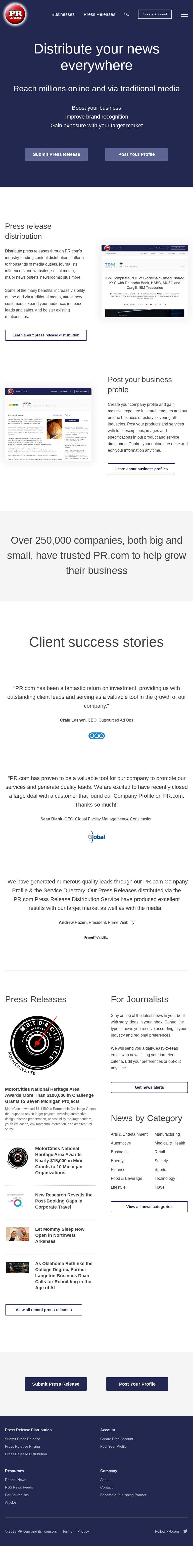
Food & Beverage (126, 1179)
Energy (117, 1161)
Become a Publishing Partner (123, 1495)
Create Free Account (116, 1439)
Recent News (15, 1480)
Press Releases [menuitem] (99, 14)
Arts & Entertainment (129, 1134)
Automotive (121, 1143)
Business (119, 1152)
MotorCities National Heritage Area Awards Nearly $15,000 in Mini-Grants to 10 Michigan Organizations (59, 1160)
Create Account (155, 14)
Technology (165, 1179)
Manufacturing (167, 1134)
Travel (160, 1187)
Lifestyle (118, 1187)
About (105, 1480)
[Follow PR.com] (183, 1531)
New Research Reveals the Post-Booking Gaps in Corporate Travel (63, 1201)
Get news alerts (149, 1087)
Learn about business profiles (141, 469)
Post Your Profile (136, 154)
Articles (11, 1502)
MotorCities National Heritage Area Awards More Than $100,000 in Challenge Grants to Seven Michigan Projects (49, 1095)
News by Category (146, 1118)
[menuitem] (126, 14)
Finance (118, 1170)
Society (161, 1161)
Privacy (83, 1531)
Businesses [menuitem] (63, 14)
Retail (160, 1152)
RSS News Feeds (19, 1487)
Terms (67, 1531)
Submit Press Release (56, 154)
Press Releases (36, 999)
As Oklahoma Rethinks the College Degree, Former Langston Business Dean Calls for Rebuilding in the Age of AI (63, 1275)
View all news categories (149, 1207)
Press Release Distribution (26, 1454)
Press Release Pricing (22, 1446)
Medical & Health (170, 1143)
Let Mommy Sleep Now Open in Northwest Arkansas (59, 1235)
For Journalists (140, 999)
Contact (106, 1487)
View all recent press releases (44, 1310)
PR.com (24, 1531)
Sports (160, 1170)
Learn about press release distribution (46, 335)
